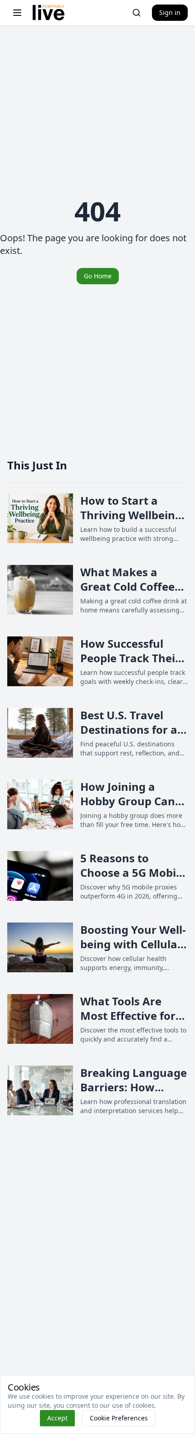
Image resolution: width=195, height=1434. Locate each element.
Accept (57, 1418)
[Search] (136, 13)
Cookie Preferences (119, 1418)
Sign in (169, 12)
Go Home (98, 276)
